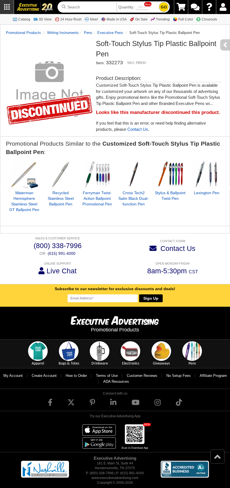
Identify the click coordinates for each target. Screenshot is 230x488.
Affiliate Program (213, 376)
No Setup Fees (178, 376)
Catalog (24, 19)
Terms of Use (107, 376)
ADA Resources (116, 381)
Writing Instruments (63, 33)
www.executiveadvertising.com (114, 478)
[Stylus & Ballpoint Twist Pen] (170, 174)
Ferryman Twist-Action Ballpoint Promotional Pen (97, 198)
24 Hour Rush (71, 19)
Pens (88, 33)
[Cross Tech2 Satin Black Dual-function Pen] (133, 174)
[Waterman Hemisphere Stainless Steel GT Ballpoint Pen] (24, 174)
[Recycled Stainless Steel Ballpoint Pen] (60, 174)
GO (164, 7)
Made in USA (117, 19)
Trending (163, 19)
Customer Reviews (142, 376)
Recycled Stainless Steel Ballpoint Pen (61, 198)
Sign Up (150, 298)
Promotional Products (23, 33)
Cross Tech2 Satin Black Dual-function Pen (133, 198)
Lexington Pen (206, 193)
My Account (13, 376)
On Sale (141, 19)
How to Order (76, 376)
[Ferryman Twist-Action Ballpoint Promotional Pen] (97, 174)
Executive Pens (110, 33)
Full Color (185, 19)
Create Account (44, 376)
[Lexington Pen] (206, 174)
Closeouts (209, 19)
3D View (45, 19)
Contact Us (137, 129)
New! (94, 19)
